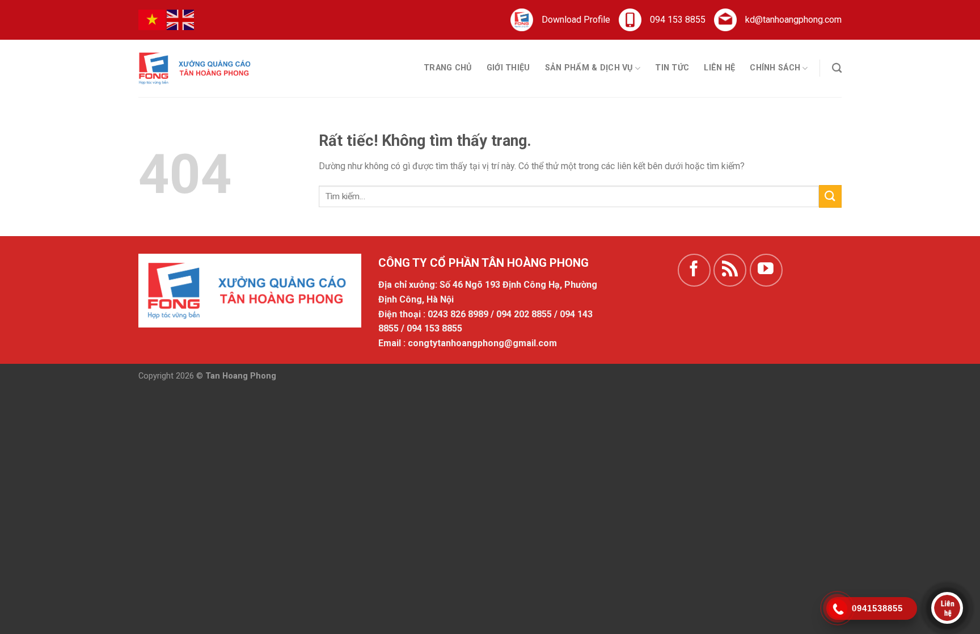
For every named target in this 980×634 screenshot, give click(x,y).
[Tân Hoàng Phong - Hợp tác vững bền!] (195, 68)
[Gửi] (830, 196)
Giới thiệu (508, 68)
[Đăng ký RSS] (729, 270)
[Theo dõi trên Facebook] (694, 270)
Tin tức (672, 68)
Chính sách (775, 68)
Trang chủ (448, 68)
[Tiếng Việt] (152, 19)
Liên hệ (719, 68)
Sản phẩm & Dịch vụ (589, 68)
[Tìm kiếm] (837, 68)
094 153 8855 (678, 19)
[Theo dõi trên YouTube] (766, 270)
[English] (181, 19)
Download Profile (576, 19)
